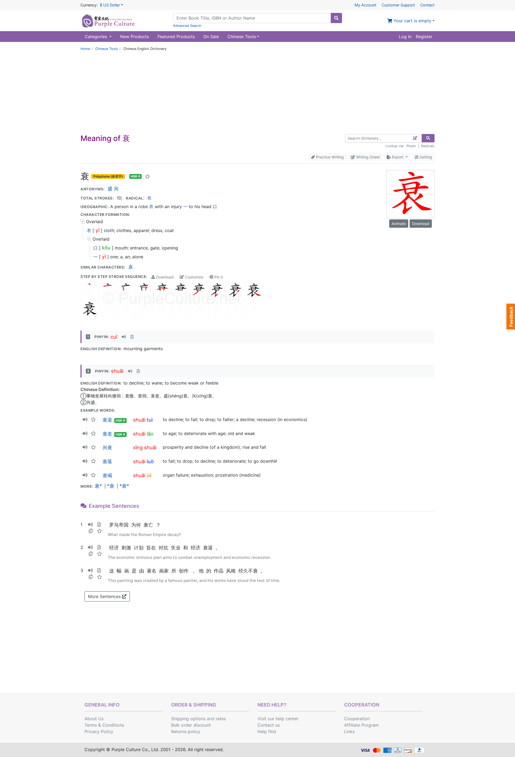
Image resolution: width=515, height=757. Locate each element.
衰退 (107, 420)
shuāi (117, 371)
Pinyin (411, 146)
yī (97, 230)
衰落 (107, 461)
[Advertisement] (257, 93)
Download (164, 277)
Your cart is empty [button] (411, 20)
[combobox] (252, 18)
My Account (365, 5)
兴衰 (107, 447)
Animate (399, 223)
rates (221, 718)
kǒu (106, 248)
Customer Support (398, 5)
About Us (94, 718)
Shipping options (188, 718)
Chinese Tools (106, 49)
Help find (267, 731)
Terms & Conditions (104, 725)
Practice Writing (329, 157)
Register (424, 36)
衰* (98, 486)
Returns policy (185, 731)
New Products (134, 36)
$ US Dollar (110, 5)
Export (397, 157)
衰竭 (107, 475)
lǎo (150, 434)
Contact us (269, 725)
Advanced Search (187, 26)
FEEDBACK (510, 316)
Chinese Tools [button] (241, 36)
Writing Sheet (367, 157)
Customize (193, 277)
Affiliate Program (361, 725)
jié (149, 475)
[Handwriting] (415, 138)
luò (150, 461)
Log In (405, 36)
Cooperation (357, 718)
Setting (425, 157)
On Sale (211, 36)
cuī (114, 337)
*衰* (124, 486)
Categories (96, 36)
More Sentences (105, 596)
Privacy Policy (98, 731)
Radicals (428, 146)
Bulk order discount (191, 725)
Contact (427, 5)
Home (85, 49)
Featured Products (176, 36)
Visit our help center (278, 718)
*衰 (110, 486)
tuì (150, 420)
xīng (138, 447)
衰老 (107, 434)
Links (349, 731)
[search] (336, 18)
